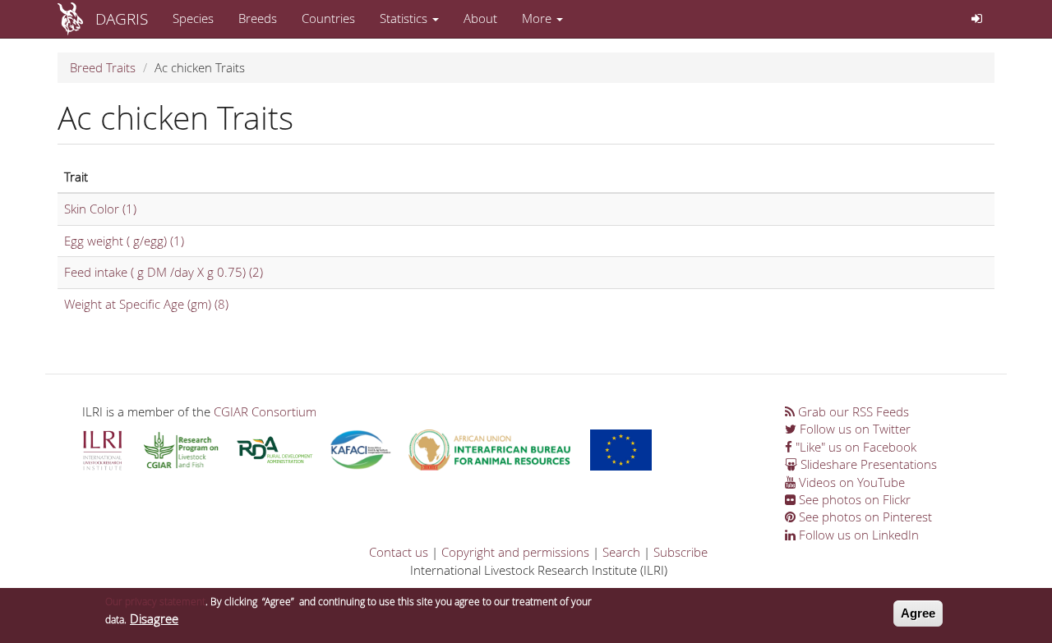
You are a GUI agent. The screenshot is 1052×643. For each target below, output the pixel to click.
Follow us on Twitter (853, 428)
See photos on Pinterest (864, 516)
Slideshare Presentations (867, 464)
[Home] (76, 18)
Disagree (154, 618)
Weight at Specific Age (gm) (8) (146, 304)
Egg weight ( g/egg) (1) (124, 240)
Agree (918, 613)
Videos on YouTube (850, 482)
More (538, 18)
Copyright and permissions (515, 552)
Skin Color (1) (100, 208)
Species (193, 18)
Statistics (405, 18)
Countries (328, 18)
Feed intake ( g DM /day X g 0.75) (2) (163, 272)
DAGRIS (121, 18)
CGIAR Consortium (265, 411)
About (480, 18)
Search (621, 552)
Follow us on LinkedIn (857, 534)
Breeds (257, 18)
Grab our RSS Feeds (852, 411)
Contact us (398, 552)
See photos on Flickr (853, 499)
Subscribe (680, 552)
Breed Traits (103, 67)
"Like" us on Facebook (854, 447)
